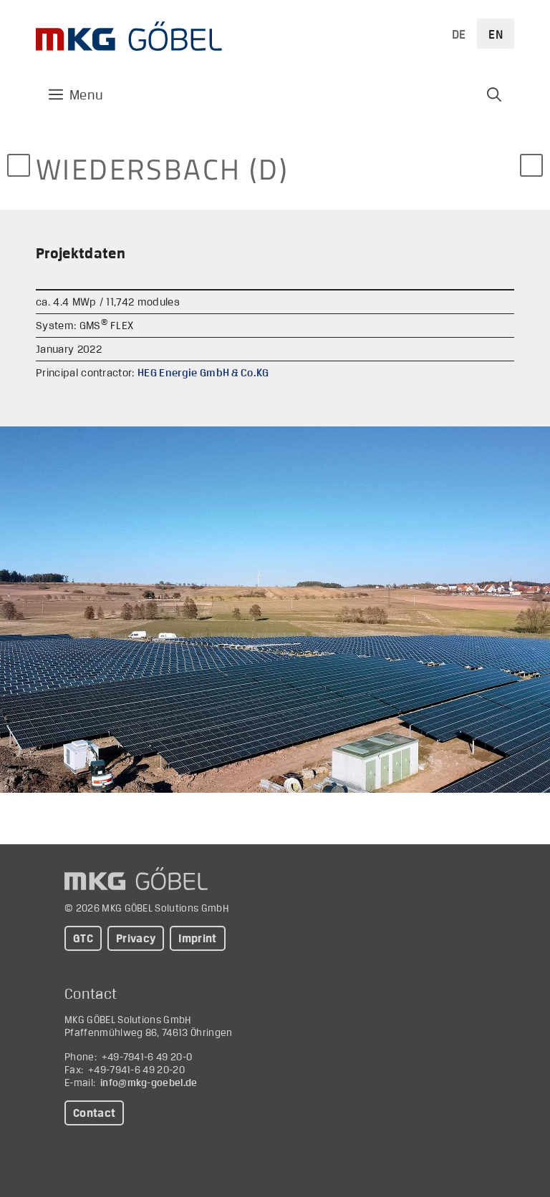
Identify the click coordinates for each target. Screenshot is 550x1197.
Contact (94, 1113)
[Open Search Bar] (494, 94)
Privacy (135, 938)
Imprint (197, 938)
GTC (83, 938)
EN (495, 34)
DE (459, 34)
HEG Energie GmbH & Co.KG (203, 372)
